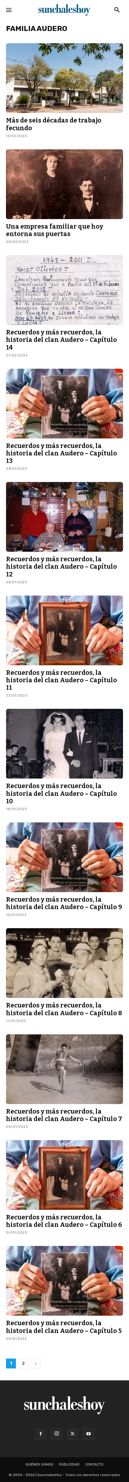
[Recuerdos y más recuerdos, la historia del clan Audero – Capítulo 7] (64, 1069)
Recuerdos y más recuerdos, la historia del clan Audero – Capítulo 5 (64, 1326)
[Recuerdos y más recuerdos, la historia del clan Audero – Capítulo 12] (64, 517)
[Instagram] (57, 1434)
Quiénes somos (39, 1464)
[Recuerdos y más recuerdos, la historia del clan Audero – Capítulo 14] (64, 290)
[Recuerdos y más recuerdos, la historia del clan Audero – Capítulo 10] (64, 744)
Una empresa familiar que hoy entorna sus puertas (54, 230)
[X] (73, 1434)
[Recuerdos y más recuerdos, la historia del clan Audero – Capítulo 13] (64, 403)
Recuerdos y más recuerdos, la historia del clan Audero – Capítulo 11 (61, 680)
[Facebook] (41, 1434)
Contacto (94, 1464)
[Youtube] (88, 1434)
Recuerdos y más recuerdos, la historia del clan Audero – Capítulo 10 (61, 793)
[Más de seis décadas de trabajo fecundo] (64, 78)
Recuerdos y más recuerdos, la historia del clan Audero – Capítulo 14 (61, 339)
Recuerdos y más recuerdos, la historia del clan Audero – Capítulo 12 (61, 566)
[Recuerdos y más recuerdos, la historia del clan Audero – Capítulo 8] (64, 963)
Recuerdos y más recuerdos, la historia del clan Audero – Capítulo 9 (64, 903)
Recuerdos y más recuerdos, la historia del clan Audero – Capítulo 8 (64, 1009)
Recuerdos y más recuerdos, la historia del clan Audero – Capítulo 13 (61, 453)
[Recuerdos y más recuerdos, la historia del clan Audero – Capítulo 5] (64, 1281)
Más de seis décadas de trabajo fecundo (53, 124)
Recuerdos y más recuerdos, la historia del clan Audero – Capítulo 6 (64, 1221)
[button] (117, 10)
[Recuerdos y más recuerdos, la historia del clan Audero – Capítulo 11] (64, 630)
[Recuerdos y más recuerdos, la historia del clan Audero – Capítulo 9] (64, 857)
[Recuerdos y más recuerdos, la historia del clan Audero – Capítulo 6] (64, 1175)
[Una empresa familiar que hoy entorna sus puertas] (64, 184)
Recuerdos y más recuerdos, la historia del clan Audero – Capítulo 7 (64, 1115)
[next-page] (36, 1363)
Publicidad (69, 1464)
